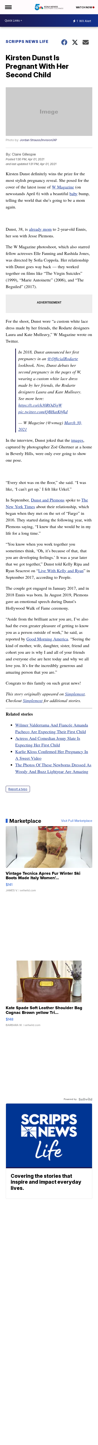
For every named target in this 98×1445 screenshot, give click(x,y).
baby (73, 193)
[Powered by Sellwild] (85, 1099)
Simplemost (75, 694)
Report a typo (17, 789)
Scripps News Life (27, 41)
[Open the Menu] (8, 7)
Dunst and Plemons (47, 500)
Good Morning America (47, 639)
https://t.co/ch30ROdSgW (40, 405)
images (77, 440)
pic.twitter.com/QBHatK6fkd (43, 411)
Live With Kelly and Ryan (60, 570)
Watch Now (84, 7)
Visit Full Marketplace (76, 821)
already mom (40, 229)
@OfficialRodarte (62, 358)
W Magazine (63, 187)
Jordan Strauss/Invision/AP (38, 140)
